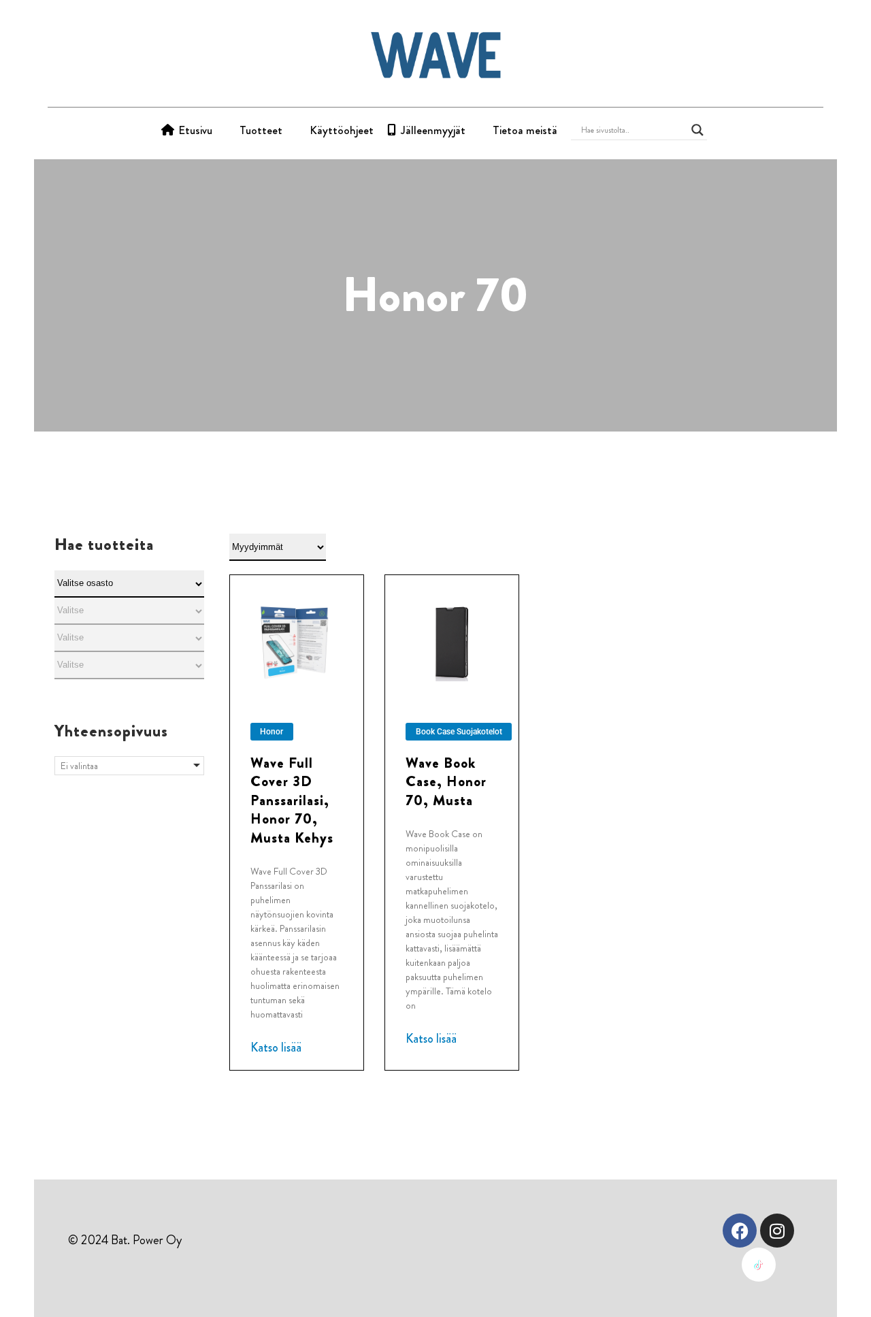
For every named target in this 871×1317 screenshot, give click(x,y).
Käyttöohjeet (342, 130)
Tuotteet (261, 130)
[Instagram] (777, 1231)
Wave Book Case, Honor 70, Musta (446, 782)
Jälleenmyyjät (433, 130)
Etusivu (195, 130)
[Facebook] (740, 1231)
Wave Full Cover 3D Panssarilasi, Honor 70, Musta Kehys (291, 800)
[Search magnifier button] (697, 130)
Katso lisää (275, 1047)
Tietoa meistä (525, 130)
